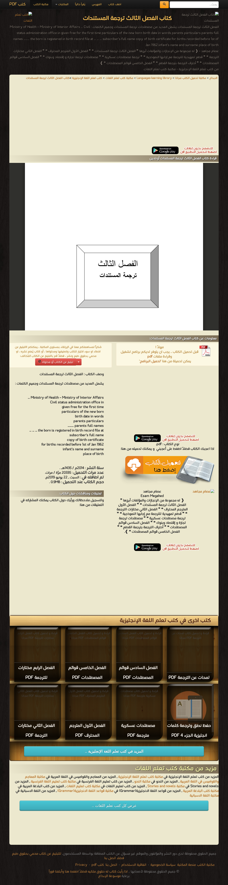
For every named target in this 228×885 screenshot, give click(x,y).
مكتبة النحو (141, 781)
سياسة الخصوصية (163, 865)
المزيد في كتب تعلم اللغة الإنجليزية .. (114, 751)
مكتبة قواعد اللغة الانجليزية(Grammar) (85, 791)
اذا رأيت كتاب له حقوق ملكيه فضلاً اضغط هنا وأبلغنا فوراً (88, 871)
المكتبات (62, 4)
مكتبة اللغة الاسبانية (204, 796)
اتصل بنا (111, 865)
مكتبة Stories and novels (166, 786)
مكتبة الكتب (40, 4)
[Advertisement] (114, 115)
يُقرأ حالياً (80, 4)
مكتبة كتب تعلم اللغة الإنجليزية (140, 777)
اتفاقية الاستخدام (133, 865)
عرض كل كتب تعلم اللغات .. (114, 805)
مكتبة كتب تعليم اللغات (82, 786)
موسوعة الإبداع (109, 876)
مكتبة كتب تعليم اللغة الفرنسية (53, 781)
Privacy (81, 865)
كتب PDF (17, 4)
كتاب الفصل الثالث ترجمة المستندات (47, 78)
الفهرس (97, 4)
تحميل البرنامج (150, 361)
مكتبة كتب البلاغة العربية (201, 791)
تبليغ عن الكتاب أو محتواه (57, 362)
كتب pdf (98, 865)
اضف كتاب (114, 4)
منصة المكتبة (186, 865)
